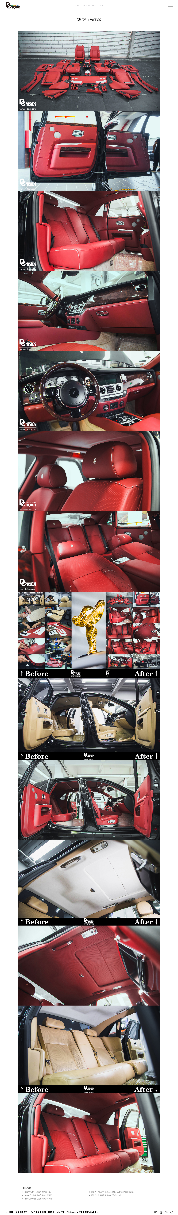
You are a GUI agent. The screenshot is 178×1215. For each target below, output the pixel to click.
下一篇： (141, 1180)
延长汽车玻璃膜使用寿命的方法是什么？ (106, 1195)
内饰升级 (159, 26)
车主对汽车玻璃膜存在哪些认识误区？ (39, 1195)
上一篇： (37, 1180)
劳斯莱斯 (168, 26)
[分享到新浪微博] (161, 1212)
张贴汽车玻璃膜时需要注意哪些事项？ (39, 1199)
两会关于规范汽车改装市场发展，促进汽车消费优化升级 (112, 1192)
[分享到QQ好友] (172, 1212)
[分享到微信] (166, 1212)
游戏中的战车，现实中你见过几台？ (38, 1192)
